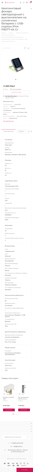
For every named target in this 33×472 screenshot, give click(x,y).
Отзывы (21, 131)
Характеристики (8, 131)
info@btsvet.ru (17, 446)
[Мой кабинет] (27, 2)
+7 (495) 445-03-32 (17, 443)
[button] (15, 79)
